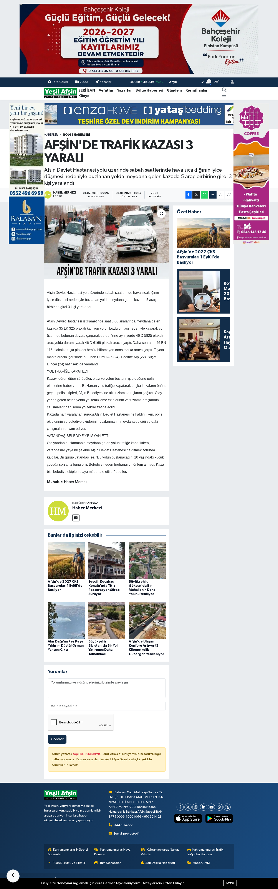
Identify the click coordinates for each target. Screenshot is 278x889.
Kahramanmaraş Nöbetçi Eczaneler (68, 852)
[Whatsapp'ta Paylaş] (204, 195)
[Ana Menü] (224, 96)
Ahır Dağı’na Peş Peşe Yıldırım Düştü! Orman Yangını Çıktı (66, 645)
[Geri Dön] (13, 875)
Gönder (57, 739)
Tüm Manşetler (110, 862)
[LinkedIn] (203, 807)
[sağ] (251, 173)
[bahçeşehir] (139, 39)
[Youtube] (211, 807)
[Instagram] (195, 807)
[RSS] (227, 807)
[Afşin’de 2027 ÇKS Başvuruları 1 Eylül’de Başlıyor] (66, 560)
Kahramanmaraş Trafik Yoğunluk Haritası (205, 852)
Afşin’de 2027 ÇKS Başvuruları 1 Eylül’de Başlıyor (65, 586)
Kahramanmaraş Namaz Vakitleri (160, 852)
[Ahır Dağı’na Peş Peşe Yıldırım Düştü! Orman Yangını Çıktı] (66, 620)
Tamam (230, 883)
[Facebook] (180, 807)
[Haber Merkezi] (58, 511)
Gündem (174, 90)
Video (84, 82)
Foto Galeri (60, 82)
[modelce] (139, 114)
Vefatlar (106, 90)
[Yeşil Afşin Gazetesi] (60, 93)
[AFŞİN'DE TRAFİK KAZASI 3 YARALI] (106, 242)
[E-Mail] (75, 517)
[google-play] (219, 818)
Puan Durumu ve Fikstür (69, 862)
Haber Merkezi (87, 508)
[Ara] (224, 90)
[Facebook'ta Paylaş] (188, 195)
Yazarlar (105, 82)
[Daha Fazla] (213, 195)
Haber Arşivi (201, 862)
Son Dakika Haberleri (160, 862)
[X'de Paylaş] (196, 195)
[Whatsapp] (219, 807)
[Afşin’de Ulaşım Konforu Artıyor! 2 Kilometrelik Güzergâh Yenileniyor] (147, 620)
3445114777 (123, 825)
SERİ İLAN (86, 90)
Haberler (51, 134)
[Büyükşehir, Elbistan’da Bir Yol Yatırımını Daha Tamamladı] (106, 620)
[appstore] (188, 818)
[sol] (27, 173)
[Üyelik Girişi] (230, 82)
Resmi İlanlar (196, 90)
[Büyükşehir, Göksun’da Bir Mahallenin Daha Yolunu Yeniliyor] (147, 560)
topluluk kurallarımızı (87, 754)
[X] (188, 807)
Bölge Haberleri (149, 90)
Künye (83, 96)
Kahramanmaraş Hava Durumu (112, 852)
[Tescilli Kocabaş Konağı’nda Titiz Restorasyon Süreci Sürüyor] (106, 560)
